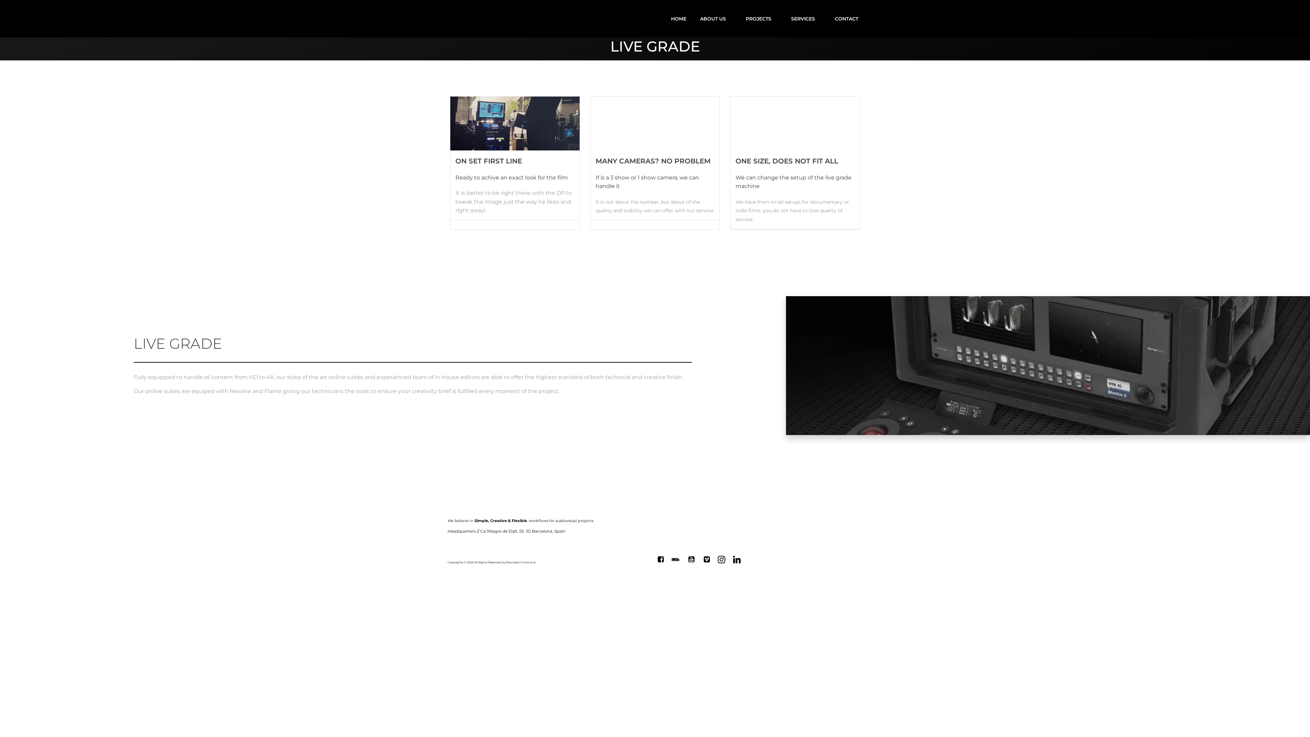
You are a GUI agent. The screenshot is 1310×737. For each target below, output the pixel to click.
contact (846, 19)
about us (713, 19)
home (678, 19)
